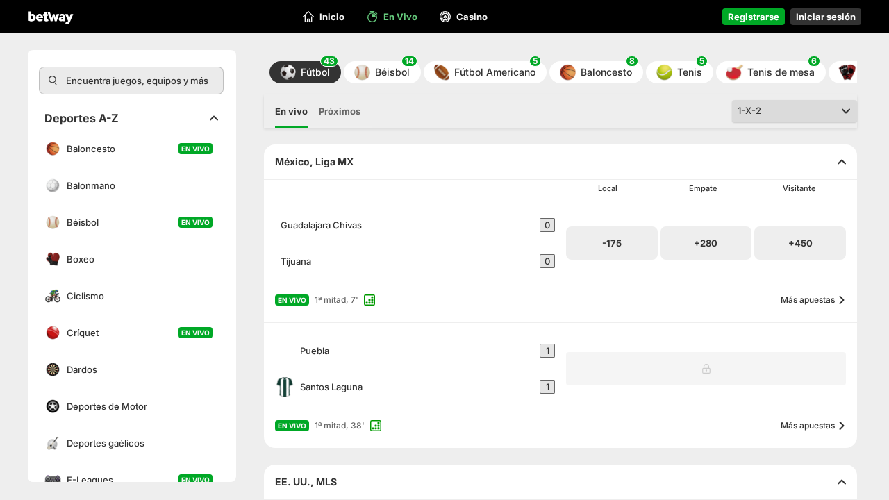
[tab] (291, 111)
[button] (305, 72)
